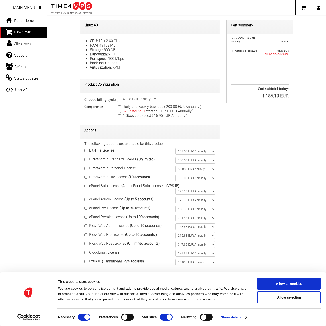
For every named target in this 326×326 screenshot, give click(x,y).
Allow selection (289, 297)
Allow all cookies (289, 283)
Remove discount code (276, 53)
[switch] (127, 317)
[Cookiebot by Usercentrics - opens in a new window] (28, 317)
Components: (93, 107)
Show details (231, 317)
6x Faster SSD (134, 111)
